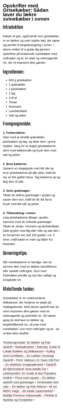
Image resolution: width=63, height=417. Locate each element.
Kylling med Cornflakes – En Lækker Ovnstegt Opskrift (29, 356)
